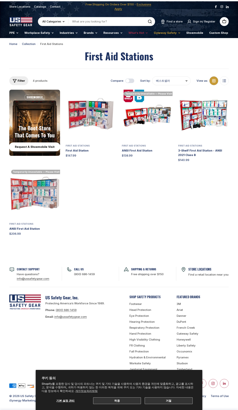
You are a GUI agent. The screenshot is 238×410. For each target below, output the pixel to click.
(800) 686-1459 (84, 274)
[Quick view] (110, 97)
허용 (117, 400)
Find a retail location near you (208, 274)
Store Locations (19, 6)
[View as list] (224, 80)
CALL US (79, 269)
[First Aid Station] (91, 115)
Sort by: (145, 80)
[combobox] (96, 21)
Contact (55, 6)
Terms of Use (220, 396)
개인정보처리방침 (86, 391)
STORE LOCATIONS (199, 269)
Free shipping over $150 (147, 274)
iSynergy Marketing (22, 400)
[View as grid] (213, 80)
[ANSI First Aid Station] (147, 115)
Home (13, 44)
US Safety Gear (30, 396)
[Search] (150, 21)
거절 (168, 400)
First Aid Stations (78, 145)
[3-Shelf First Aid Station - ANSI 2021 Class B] (203, 115)
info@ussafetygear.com (70, 316)
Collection (29, 44)
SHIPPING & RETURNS (143, 269)
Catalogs (40, 6)
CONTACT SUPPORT (28, 269)
